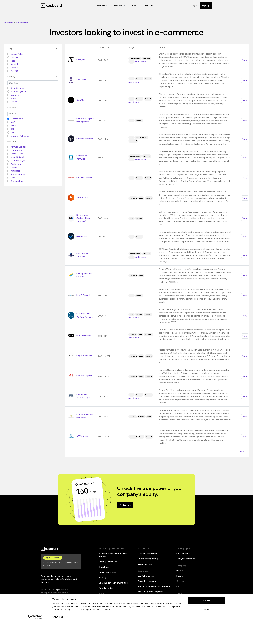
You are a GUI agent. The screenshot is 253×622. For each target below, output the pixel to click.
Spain (13, 98)
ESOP (101, 593)
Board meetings (106, 588)
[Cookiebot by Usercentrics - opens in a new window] (35, 617)
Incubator (15, 170)
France (14, 101)
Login (194, 5)
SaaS (13, 122)
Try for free (125, 505)
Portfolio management (148, 553)
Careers (180, 581)
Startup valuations (108, 561)
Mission (180, 570)
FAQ (178, 586)
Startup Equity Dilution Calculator (154, 586)
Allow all (206, 600)
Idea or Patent (17, 54)
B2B (12, 132)
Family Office (17, 153)
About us (149, 5)
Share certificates (107, 572)
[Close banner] (231, 598)
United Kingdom (18, 91)
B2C (12, 129)
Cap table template (147, 581)
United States (17, 88)
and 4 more (140, 61)
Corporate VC (17, 150)
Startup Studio (18, 174)
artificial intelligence (20, 135)
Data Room (104, 567)
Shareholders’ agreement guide (114, 582)
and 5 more (140, 257)
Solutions (101, 5)
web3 (13, 125)
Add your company (185, 558)
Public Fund (16, 164)
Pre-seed (15, 57)
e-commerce (17, 118)
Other (13, 177)
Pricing (135, 5)
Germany (15, 95)
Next (242, 451)
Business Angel (18, 160)
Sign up (206, 5)
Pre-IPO (14, 71)
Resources (118, 5)
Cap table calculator (147, 575)
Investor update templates (151, 591)
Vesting (102, 577)
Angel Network (18, 157)
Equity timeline (145, 563)
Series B (14, 67)
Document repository (148, 558)
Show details (58, 617)
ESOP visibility (183, 553)
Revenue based (18, 181)
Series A (14, 64)
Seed (13, 60)
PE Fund (14, 167)
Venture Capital (18, 146)
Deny (206, 609)
